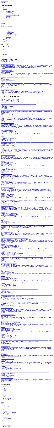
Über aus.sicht (6, 406)
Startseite (5, 7)
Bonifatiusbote (9, 12)
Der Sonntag (8, 10)
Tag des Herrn (9, 17)
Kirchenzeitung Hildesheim (11, 13)
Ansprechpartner (4, 60)
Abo (4, 18)
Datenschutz (5, 424)
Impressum (5, 422)
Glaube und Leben (10, 11)
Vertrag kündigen (6, 426)
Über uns (5, 19)
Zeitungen (5, 9)
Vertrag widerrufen (7, 425)
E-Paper (9, 60)
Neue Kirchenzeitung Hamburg (12, 15)
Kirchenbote (8, 16)
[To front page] (2, 402)
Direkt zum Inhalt (4, 1)
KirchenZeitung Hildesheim (9, 415)
